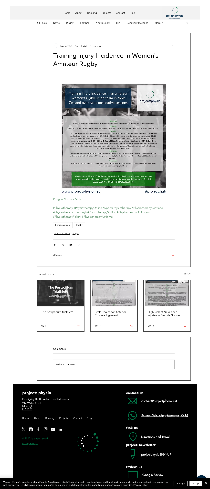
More (158, 22)
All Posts (42, 22)
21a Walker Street (31, 403)
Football (84, 22)
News (56, 22)
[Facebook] (38, 429)
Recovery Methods (137, 22)
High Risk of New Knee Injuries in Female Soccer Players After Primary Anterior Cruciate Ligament (167, 313)
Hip (118, 22)
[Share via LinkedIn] (70, 244)
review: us (134, 467)
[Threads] (30, 429)
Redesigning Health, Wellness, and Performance (45, 399)
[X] (23, 429)
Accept (195, 483)
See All (187, 273)
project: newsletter (141, 445)
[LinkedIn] (60, 429)
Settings (180, 483)
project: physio (36, 393)
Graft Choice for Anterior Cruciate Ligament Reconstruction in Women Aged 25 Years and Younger (112, 313)
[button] (186, 23)
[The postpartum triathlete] (60, 293)
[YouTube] (53, 429)
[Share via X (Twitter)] (62, 244)
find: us (132, 428)
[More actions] (173, 46)
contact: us (134, 393)
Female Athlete (63, 225)
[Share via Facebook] (54, 244)
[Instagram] (45, 429)
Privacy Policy (140, 485)
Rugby (70, 22)
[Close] (206, 483)
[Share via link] (78, 244)
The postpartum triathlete (57, 312)
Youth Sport (103, 22)
